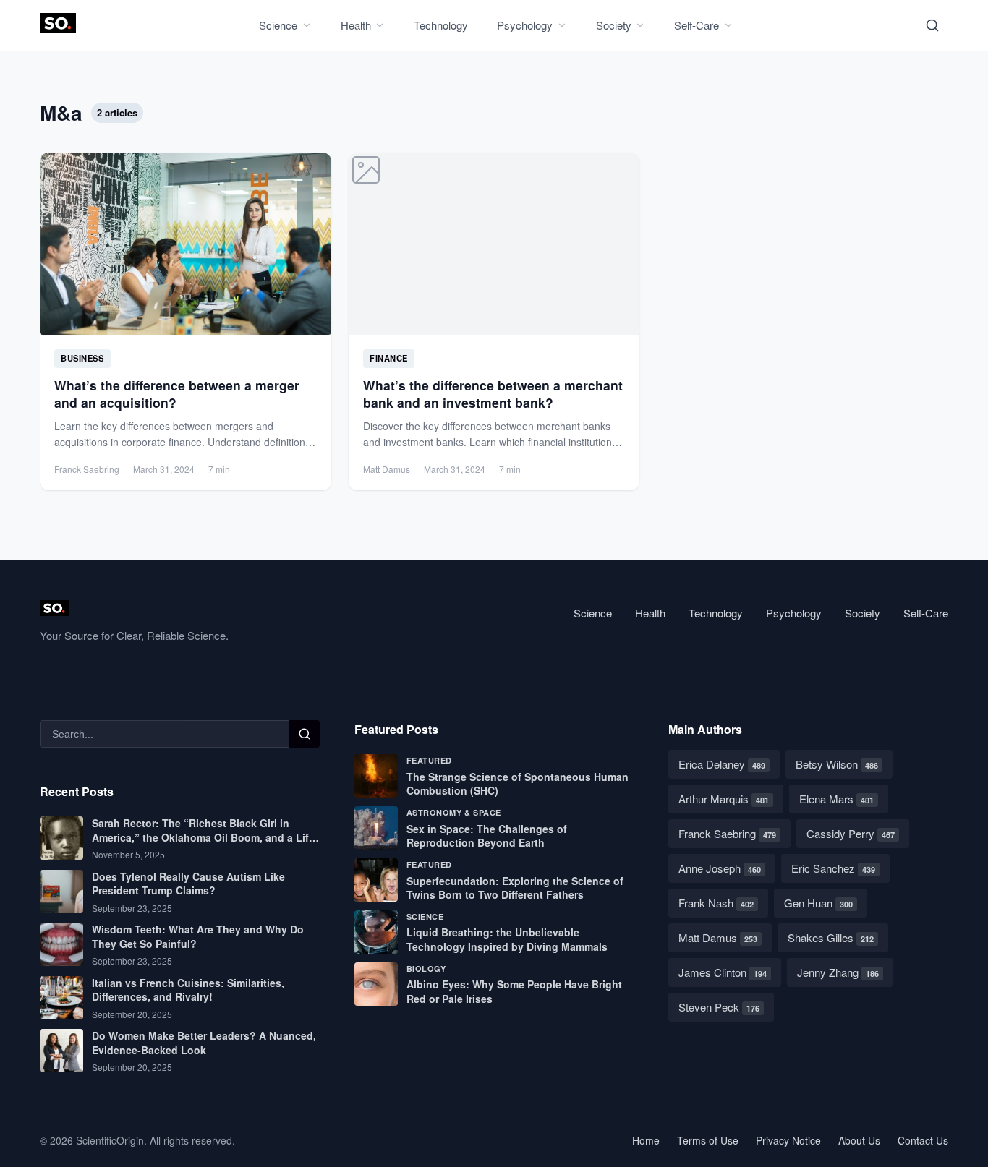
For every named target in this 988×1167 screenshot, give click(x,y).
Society (613, 25)
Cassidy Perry (850, 833)
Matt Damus (717, 937)
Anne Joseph (719, 868)
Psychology (525, 25)
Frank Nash (716, 902)
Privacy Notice (788, 1140)
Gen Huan (818, 902)
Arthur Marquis (723, 798)
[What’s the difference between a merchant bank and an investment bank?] (494, 321)
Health (356, 25)
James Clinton (722, 972)
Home (646, 1140)
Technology (441, 25)
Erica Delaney (721, 763)
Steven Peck (718, 1006)
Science (278, 25)
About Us (859, 1140)
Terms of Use (707, 1140)
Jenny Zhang (838, 972)
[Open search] (932, 25)
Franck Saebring (727, 833)
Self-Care (696, 25)
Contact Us (923, 1140)
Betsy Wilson (837, 763)
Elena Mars (836, 798)
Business (82, 358)
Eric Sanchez (833, 868)
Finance (389, 358)
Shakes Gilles (831, 937)
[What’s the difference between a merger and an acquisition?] (185, 321)
